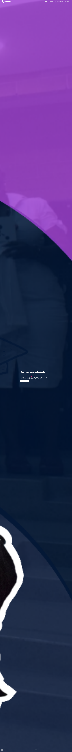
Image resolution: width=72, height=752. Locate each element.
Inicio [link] (46, 1)
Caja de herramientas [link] (59, 1)
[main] (36, 372)
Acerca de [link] (51, 1)
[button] (70, 1)
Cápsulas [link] (67, 1)
